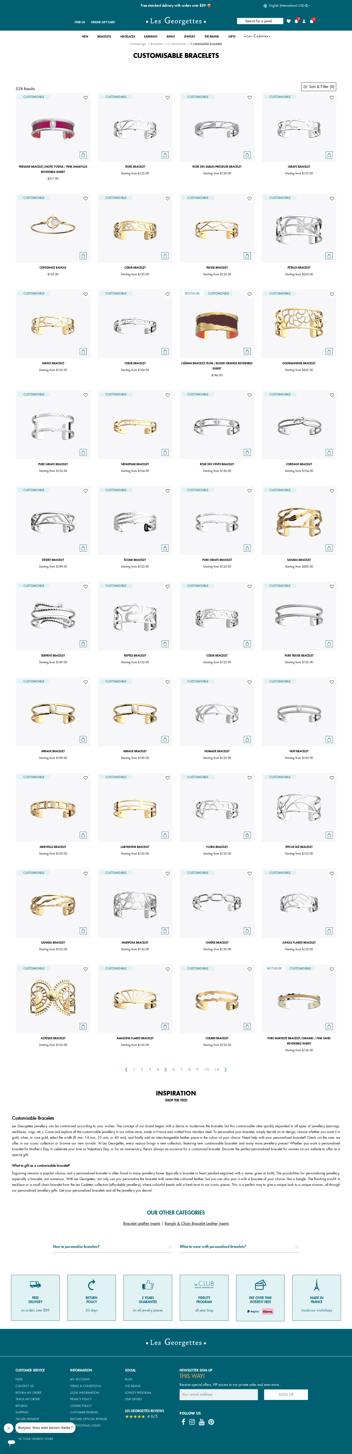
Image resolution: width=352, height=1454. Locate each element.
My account (80, 1379)
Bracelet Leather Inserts (141, 1224)
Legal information (84, 1392)
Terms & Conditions (85, 1386)
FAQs (19, 1379)
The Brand (133, 1386)
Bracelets (157, 43)
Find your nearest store (34, 1438)
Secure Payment (27, 1419)
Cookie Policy (80, 1405)
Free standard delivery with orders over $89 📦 (176, 5)
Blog (129, 1379)
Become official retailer (88, 1419)
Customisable (177, 43)
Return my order (28, 1392)
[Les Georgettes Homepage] (176, 21)
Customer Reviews (84, 1412)
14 (216, 1070)
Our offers (133, 1399)
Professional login (85, 1425)
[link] (257, 37)
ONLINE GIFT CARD (103, 22)
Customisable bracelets (206, 43)
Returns (22, 1405)
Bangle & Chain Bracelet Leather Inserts (197, 1224)
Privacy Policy (81, 1399)
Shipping (22, 1412)
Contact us (25, 1386)
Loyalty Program (138, 1392)
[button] (85, 37)
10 (206, 1070)
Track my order (28, 1399)
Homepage (138, 43)
